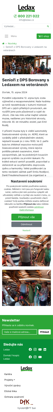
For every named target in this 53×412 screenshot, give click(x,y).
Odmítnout (26, 224)
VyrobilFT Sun (26, 408)
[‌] (30, 349)
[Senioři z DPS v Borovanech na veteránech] (26, 64)
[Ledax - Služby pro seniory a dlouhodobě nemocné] (3, 43)
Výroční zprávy (12, 385)
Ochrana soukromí (14, 396)
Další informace (27, 210)
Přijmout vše (26, 217)
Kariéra (8, 374)
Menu (14, 36)
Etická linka (10, 391)
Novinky (12, 43)
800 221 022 (28, 16)
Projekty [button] (8, 379)
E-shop (45, 36)
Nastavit (26, 230)
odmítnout (39, 207)
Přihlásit (44, 332)
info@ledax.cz (26, 19)
